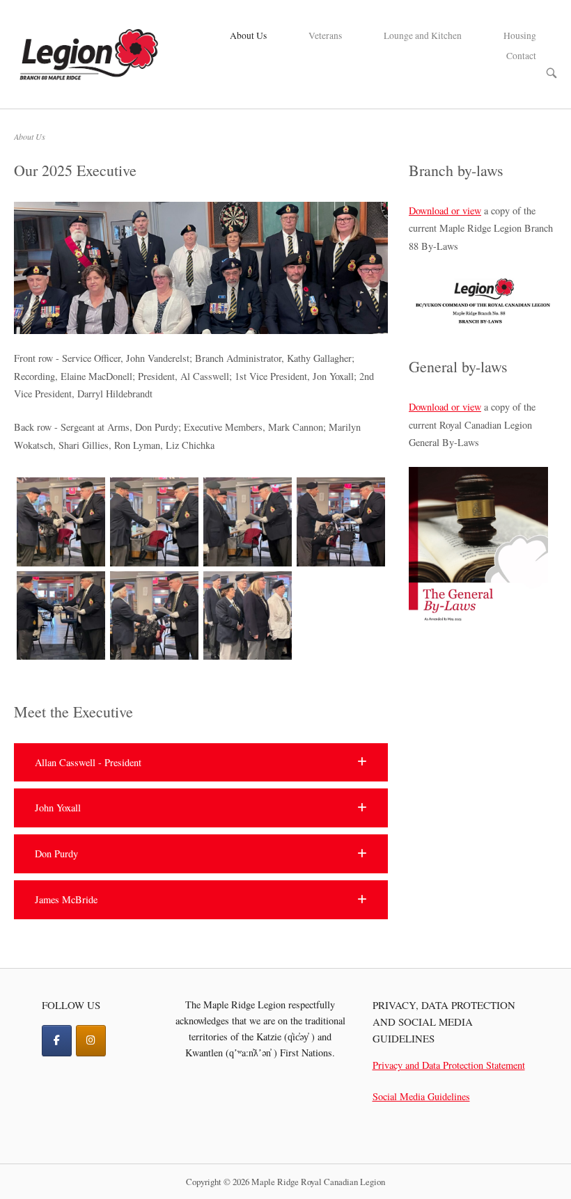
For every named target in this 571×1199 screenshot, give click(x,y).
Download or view (445, 210)
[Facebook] (57, 1040)
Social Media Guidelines (421, 1096)
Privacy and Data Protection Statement (449, 1065)
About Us (248, 35)
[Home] (88, 52)
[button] (201, 762)
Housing (519, 35)
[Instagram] (91, 1040)
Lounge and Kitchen (423, 35)
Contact (521, 55)
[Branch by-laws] (483, 322)
